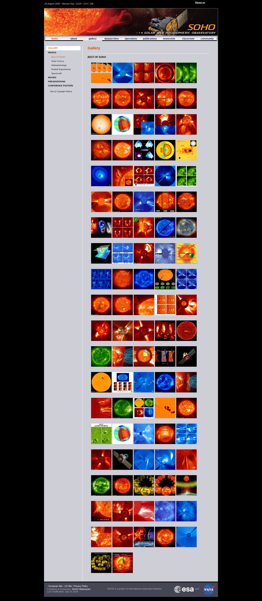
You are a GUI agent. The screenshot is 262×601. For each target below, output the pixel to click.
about (73, 38)
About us (200, 2)
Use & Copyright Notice (61, 91)
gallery (93, 38)
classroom (188, 38)
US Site (68, 586)
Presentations (56, 81)
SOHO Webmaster (81, 589)
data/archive (111, 38)
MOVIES (52, 77)
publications (150, 38)
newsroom (169, 38)
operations (131, 38)
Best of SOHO (57, 57)
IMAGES (52, 52)
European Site (55, 586)
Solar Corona (57, 61)
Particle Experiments (60, 69)
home (54, 38)
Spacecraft (56, 73)
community (207, 38)
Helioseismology (58, 65)
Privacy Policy (81, 586)
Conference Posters (60, 86)
